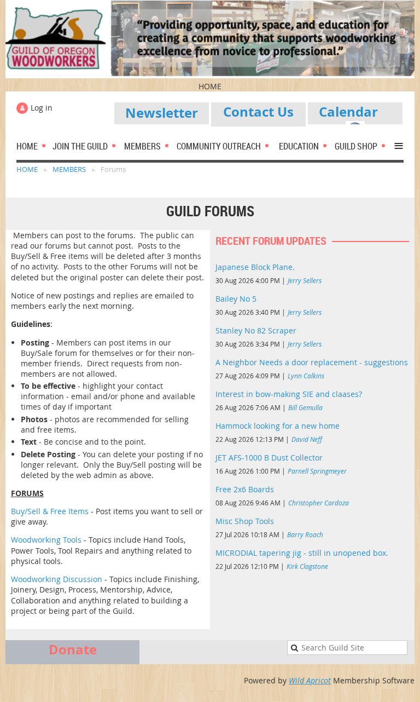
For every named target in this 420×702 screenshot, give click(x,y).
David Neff (306, 439)
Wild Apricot (310, 680)
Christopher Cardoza (318, 502)
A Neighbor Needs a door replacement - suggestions (311, 362)
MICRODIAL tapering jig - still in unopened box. (301, 553)
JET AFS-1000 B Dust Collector (269, 457)
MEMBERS (69, 169)
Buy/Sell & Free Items (50, 511)
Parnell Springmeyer (317, 471)
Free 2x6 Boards (244, 489)
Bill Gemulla (305, 407)
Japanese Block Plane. (255, 267)
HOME (27, 169)
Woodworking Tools (46, 539)
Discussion (83, 579)
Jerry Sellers (305, 280)
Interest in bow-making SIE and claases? (288, 394)
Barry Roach (305, 534)
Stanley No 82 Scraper (255, 330)
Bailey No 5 (235, 299)
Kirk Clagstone (307, 566)
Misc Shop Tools (244, 521)
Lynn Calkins (306, 375)
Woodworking (37, 579)
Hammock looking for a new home (277, 426)
